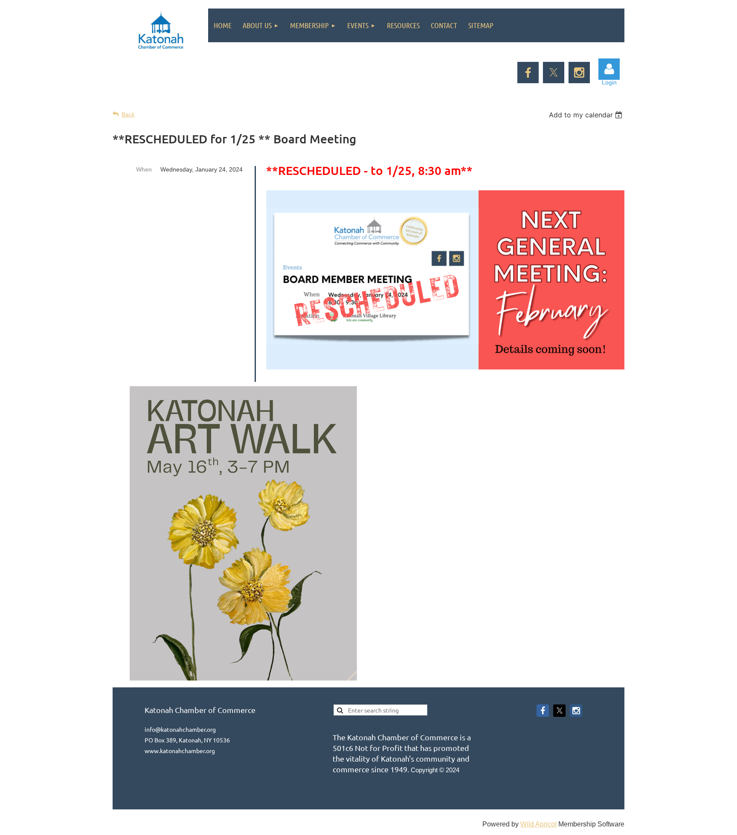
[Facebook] (528, 72)
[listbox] (586, 115)
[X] (553, 72)
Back (128, 114)
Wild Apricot (538, 824)
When (144, 169)
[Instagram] (579, 72)
